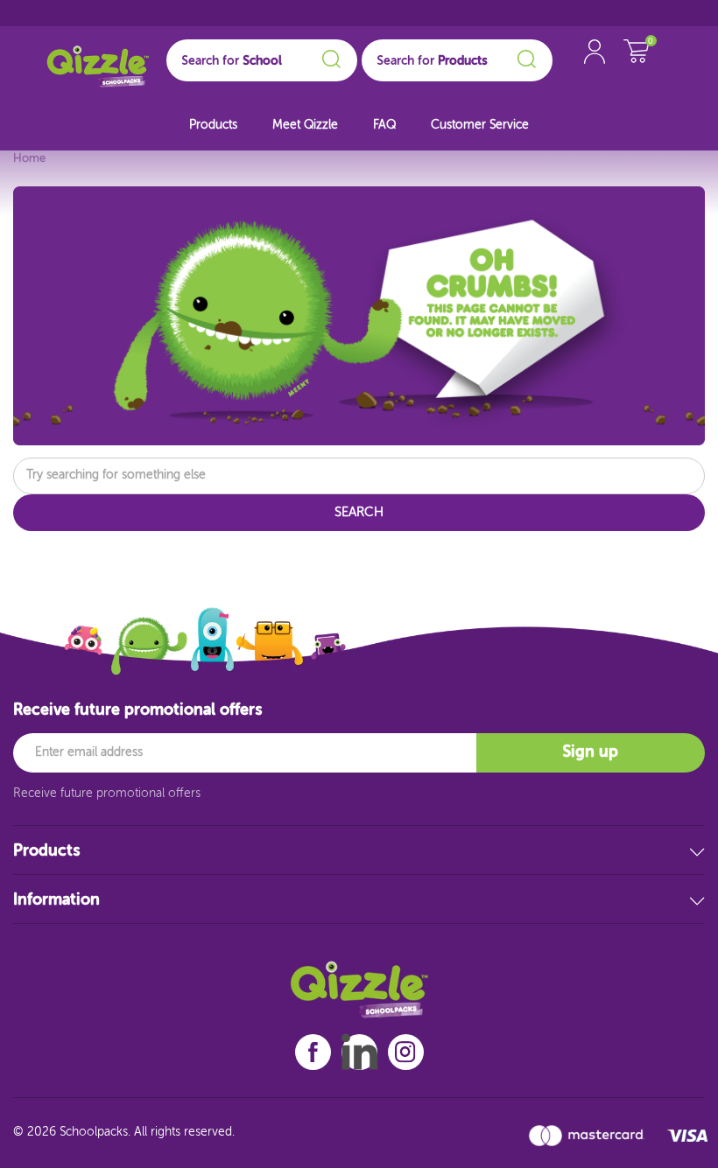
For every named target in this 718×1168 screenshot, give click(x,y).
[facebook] (313, 1052)
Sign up (590, 752)
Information (56, 900)
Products (213, 125)
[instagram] (405, 1052)
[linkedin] (359, 1051)
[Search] (328, 56)
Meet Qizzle (305, 125)
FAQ (384, 125)
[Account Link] (594, 69)
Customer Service (480, 125)
